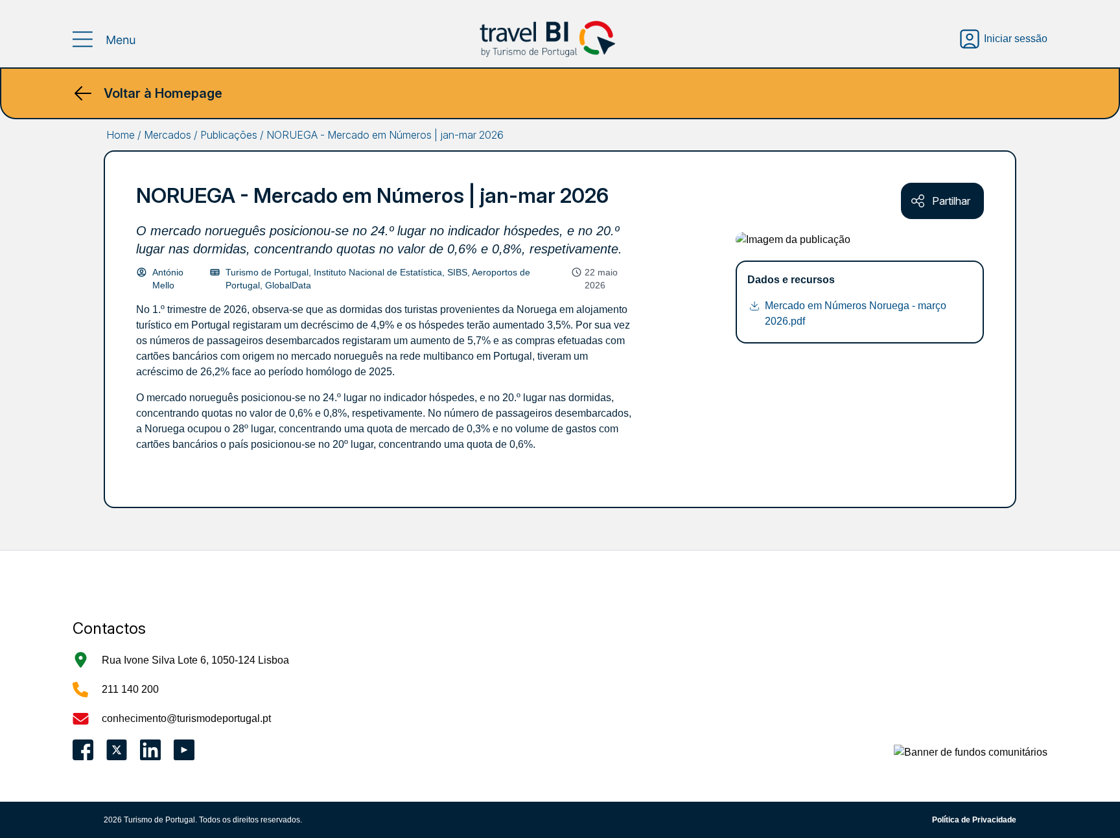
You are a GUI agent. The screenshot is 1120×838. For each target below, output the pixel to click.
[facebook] (83, 749)
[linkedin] (150, 749)
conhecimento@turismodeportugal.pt (186, 718)
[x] (116, 749)
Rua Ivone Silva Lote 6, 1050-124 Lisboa (195, 660)
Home (120, 134)
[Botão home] (547, 39)
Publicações (228, 134)
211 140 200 (130, 689)
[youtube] (184, 749)
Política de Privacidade (974, 819)
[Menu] (105, 39)
